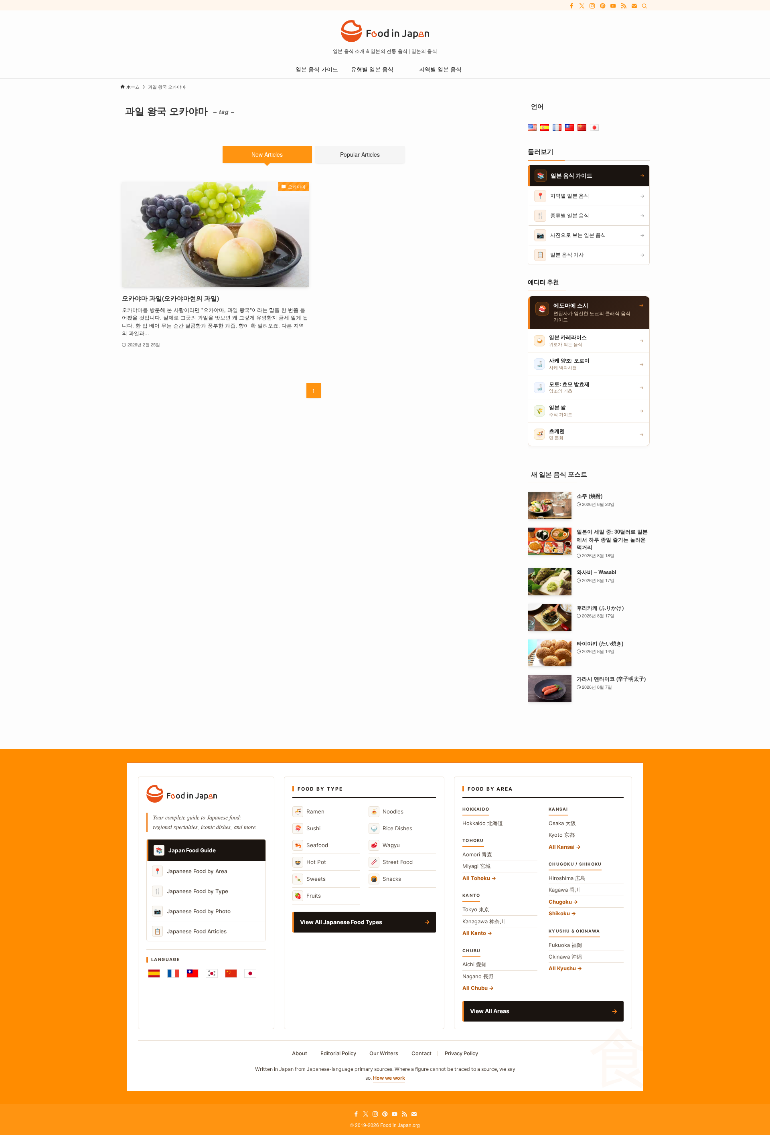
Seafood (311, 845)
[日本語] (250, 973)
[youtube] (613, 6)
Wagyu (385, 845)
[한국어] (211, 973)
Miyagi (476, 866)
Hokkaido (482, 823)
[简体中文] (231, 973)
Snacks (386, 878)
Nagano (478, 976)
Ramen (309, 811)
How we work (389, 1078)
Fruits (307, 895)
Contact (421, 1053)
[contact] (634, 6)
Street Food (392, 861)
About (299, 1053)
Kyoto (562, 835)
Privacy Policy (461, 1053)
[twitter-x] (582, 6)
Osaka (562, 823)
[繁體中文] (192, 973)
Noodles (387, 811)
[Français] (173, 973)
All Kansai (562, 847)
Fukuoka (565, 945)
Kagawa (564, 889)
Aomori (477, 854)
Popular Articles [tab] (360, 154)
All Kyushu (562, 968)
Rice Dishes (391, 828)
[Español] (154, 973)
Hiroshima (567, 878)
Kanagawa (483, 921)
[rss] (623, 6)
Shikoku (559, 913)
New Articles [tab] (267, 154)
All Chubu (475, 988)
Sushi (307, 828)
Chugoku (560, 901)
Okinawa (565, 956)
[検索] (644, 6)
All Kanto (474, 933)
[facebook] (571, 6)
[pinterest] (603, 6)
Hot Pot (310, 861)
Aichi (474, 964)
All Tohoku (476, 878)
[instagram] (592, 6)
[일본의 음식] (385, 31)
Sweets (310, 878)
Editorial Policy (338, 1053)
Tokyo (475, 909)
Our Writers (383, 1053)
